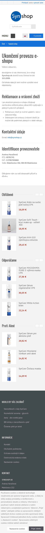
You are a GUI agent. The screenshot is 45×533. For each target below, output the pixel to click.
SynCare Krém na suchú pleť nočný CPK (30, 203)
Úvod (3, 43)
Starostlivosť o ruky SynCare (15, 409)
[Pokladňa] (12, 2)
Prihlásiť (25, 3)
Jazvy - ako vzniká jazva (13, 417)
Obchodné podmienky (13, 449)
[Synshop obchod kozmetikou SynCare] (22, 16)
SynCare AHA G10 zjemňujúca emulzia (28, 238)
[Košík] (5, 2)
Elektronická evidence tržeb (15, 457)
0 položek (37, 36)
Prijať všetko (36, 529)
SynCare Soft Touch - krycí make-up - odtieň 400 (29, 222)
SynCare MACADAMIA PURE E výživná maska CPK (29, 270)
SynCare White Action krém (29, 304)
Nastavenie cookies (11, 462)
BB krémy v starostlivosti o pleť (16, 422)
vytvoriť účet (38, 3)
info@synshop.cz (15, 137)
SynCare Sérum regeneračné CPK (27, 286)
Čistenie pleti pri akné (13, 426)
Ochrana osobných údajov (14, 453)
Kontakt (7, 444)
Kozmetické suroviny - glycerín (16, 413)
